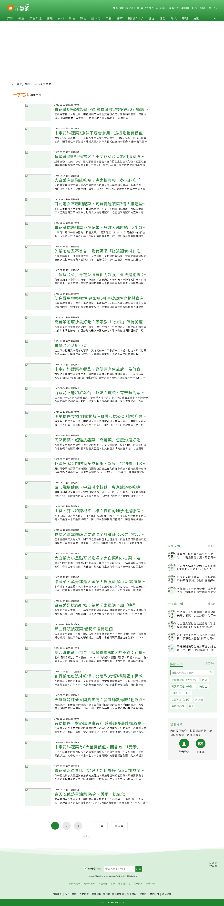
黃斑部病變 (178, 706)
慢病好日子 (135, 18)
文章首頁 (138, 883)
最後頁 (119, 826)
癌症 (151, 18)
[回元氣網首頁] (22, 8)
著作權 (106, 894)
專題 (185, 18)
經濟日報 (133, 7)
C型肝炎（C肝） (181, 699)
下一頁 (99, 826)
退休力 (96, 18)
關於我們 (154, 894)
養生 (21, 18)
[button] (215, 18)
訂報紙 (143, 894)
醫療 (50, 18)
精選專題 (103, 883)
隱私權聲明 (118, 894)
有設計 (162, 7)
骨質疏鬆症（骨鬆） (183, 686)
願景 (187, 7)
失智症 (203, 686)
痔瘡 (204, 680)
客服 (74, 894)
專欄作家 (150, 883)
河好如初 (148, 7)
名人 (174, 18)
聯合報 (119, 7)
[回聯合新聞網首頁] (10, 8)
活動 (196, 18)
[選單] (215, 8)
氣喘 (191, 706)
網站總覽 (166, 894)
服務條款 (96, 894)
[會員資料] (210, 8)
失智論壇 (35, 18)
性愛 (163, 18)
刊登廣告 (57, 894)
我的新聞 (199, 7)
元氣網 (18, 84)
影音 (72, 18)
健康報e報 (94, 868)
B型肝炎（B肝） (181, 693)
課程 (83, 18)
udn (9, 84)
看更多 (212, 545)
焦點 (10, 18)
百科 (61, 18)
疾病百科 (115, 883)
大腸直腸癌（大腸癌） (185, 680)
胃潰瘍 (199, 699)
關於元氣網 (74, 883)
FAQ (67, 894)
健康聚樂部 (89, 883)
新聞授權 (84, 894)
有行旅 (175, 7)
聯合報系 (131, 894)
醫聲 (120, 18)
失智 (109, 18)
